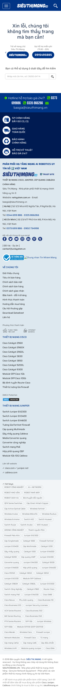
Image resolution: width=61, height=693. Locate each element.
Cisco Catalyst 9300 (13, 369)
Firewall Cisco (30, 637)
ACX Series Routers (12, 610)
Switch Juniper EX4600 (15, 420)
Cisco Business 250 (34, 610)
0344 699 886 (14, 215)
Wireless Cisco (26, 632)
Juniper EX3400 (11, 546)
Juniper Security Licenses (37, 605)
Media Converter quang (14, 438)
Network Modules (12, 637)
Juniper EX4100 (47, 557)
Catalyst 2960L (29, 583)
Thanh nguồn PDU (36, 530)
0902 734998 (31, 228)
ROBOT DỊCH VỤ (11, 497)
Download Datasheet (13, 313)
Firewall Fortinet (46, 540)
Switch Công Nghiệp (13, 589)
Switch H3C (29, 519)
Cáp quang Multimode (14, 429)
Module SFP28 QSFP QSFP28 (30, 626)
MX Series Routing (12, 616)
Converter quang (11, 562)
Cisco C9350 (9, 573)
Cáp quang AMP (28, 557)
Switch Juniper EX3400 (15, 416)
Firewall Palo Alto (11, 535)
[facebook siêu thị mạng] (5, 239)
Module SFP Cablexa (32, 578)
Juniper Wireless (44, 621)
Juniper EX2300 (31, 535)
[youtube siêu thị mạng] (17, 239)
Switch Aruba (26, 524)
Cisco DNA (50, 648)
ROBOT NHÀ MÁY (32, 492)
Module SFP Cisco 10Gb (14, 378)
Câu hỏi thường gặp (13, 308)
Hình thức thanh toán (13, 299)
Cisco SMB (47, 594)
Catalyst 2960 (33, 589)
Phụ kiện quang (26, 600)
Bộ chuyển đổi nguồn (32, 497)
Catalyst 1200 (47, 546)
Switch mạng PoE (11, 447)
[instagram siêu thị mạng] (23, 239)
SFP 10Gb (8, 626)
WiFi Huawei (42, 524)
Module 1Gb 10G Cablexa (15, 455)
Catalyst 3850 (42, 573)
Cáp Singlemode (11, 540)
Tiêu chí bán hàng (12, 277)
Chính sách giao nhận (13, 291)
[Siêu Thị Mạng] (32, 6)
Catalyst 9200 (10, 557)
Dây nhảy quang (11, 551)
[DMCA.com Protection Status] (11, 399)
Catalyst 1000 (29, 540)
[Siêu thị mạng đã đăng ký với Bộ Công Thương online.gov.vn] (13, 257)
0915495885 (43, 55)
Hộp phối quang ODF (13, 451)
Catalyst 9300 (48, 562)
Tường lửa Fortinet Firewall (16, 425)
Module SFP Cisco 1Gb (14, 374)
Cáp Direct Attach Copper (37, 503)
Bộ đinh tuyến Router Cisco (16, 382)
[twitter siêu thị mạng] (11, 239)
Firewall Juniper (43, 632)
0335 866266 (31, 215)
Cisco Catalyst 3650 (13, 356)
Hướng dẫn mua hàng (14, 304)
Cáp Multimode (29, 546)
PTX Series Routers (12, 621)
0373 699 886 (14, 228)
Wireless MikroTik (29, 514)
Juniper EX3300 (47, 583)
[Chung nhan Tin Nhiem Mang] (40, 257)
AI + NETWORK (34, 487)
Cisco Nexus (9, 600)
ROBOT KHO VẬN (12, 492)
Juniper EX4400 (49, 567)
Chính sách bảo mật (12, 282)
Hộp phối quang (30, 567)
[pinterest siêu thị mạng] (35, 239)
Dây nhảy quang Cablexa (15, 433)
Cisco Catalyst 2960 (13, 343)
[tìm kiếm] (57, 5)
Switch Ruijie (10, 524)
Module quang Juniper (31, 648)
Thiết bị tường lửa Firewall (16, 387)
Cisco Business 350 (33, 616)
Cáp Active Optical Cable (14, 508)
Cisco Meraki (9, 632)
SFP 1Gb (28, 621)
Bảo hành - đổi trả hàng (15, 295)
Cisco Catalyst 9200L (13, 365)
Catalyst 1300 (30, 551)
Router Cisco (49, 589)
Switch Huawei (45, 519)
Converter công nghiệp (14, 442)
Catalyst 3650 (25, 573)
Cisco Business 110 (45, 600)
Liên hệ (6, 317)
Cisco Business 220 (12, 605)
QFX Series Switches (13, 503)
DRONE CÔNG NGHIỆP (14, 530)
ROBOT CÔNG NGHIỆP (14, 487)
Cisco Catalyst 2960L (13, 352)
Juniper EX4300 (31, 562)
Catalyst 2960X (11, 583)
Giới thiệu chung (11, 273)
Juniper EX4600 (11, 567)
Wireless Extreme (11, 519)
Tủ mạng (44, 637)
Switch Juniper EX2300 (15, 411)
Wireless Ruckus (49, 514)
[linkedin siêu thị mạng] (29, 239)
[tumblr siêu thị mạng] (41, 239)
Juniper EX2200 (11, 578)
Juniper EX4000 (47, 551)
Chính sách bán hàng (13, 286)
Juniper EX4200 (31, 594)
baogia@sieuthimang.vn (30, 107)
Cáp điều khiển (47, 642)
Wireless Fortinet (37, 508)
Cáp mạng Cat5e (11, 642)
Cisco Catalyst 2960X (13, 347)
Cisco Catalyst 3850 (13, 360)
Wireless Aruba (11, 514)
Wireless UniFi (10, 648)
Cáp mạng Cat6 (29, 642)
